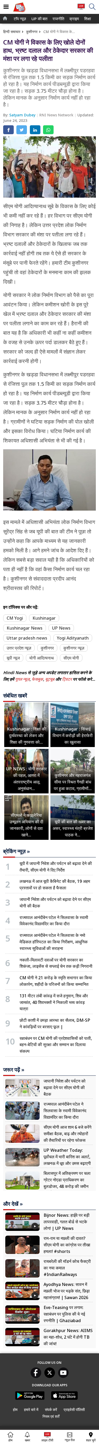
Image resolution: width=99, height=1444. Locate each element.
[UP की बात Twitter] (49, 1376)
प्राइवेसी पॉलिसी (74, 1409)
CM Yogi (15, 618)
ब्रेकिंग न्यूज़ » (16, 851)
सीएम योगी (71, 658)
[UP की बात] (19, 12)
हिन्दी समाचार (11, 31)
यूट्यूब (50, 679)
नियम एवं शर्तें (51, 1416)
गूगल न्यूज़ (22, 679)
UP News (61, 628)
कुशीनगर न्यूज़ (73, 648)
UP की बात (38, 19)
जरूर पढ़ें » (13, 1070)
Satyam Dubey (22, 115)
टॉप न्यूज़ (19, 19)
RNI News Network (56, 115)
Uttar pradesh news (27, 638)
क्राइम (73, 19)
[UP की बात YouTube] (63, 1376)
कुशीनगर (31, 31)
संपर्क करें (51, 1409)
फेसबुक (37, 679)
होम (15, 1409)
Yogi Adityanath (73, 638)
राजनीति (58, 19)
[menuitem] (20, 19)
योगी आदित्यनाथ (41, 658)
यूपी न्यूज (13, 658)
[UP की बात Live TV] (81, 9)
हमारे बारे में (31, 1409)
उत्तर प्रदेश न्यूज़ (19, 648)
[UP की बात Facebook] (36, 1376)
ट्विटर (67, 679)
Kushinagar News (25, 628)
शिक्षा (87, 19)
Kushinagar (44, 618)
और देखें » (13, 1204)
